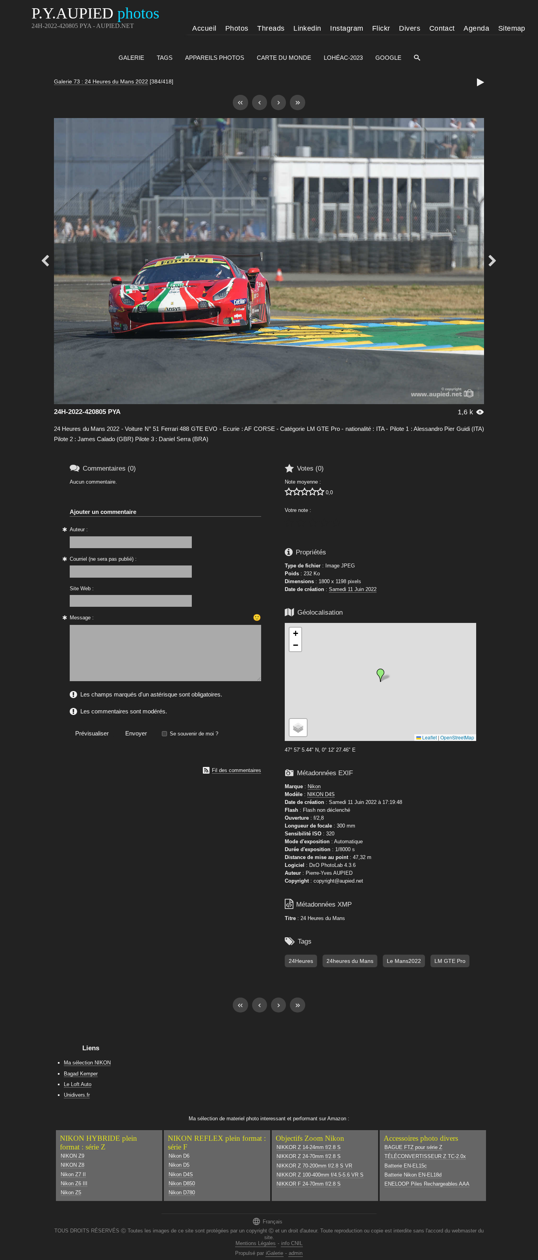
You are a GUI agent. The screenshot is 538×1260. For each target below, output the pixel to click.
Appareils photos (214, 57)
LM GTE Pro (450, 961)
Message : (82, 618)
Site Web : (82, 588)
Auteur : (79, 529)
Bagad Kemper (81, 1074)
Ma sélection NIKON (87, 1063)
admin (295, 1253)
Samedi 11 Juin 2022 (353, 589)
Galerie (131, 57)
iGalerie (274, 1253)
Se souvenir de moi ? (194, 734)
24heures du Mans (350, 961)
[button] (380, 675)
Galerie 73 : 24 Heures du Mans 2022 (101, 81)
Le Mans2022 (404, 961)
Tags (165, 57)
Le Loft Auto (77, 1084)
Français (267, 1221)
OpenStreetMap (457, 737)
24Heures (301, 961)
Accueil (204, 28)
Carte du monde (284, 57)
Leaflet (429, 737)
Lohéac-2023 (343, 57)
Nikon (314, 786)
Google (388, 57)
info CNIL (291, 1243)
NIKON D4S (321, 794)
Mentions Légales (256, 1243)
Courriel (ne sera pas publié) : (103, 559)
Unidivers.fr (77, 1095)
